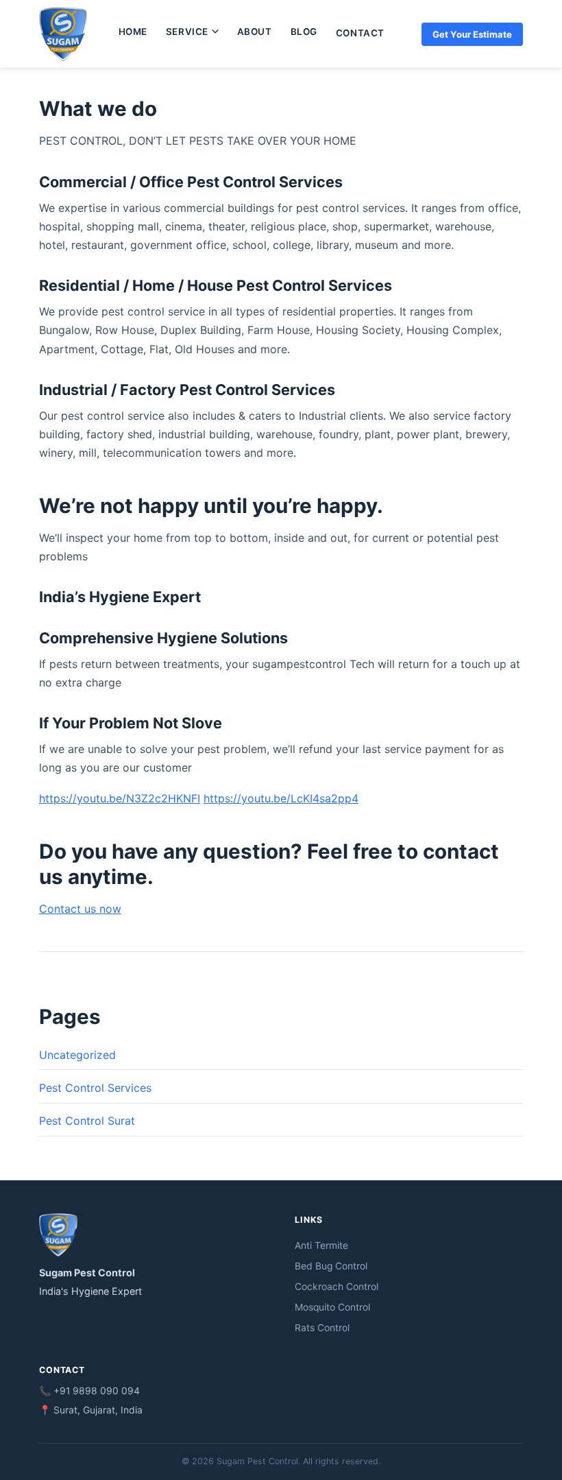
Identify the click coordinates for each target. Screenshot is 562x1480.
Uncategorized (77, 1055)
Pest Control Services (95, 1088)
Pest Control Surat (87, 1120)
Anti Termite (321, 1245)
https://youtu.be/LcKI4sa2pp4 (281, 798)
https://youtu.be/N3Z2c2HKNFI (119, 798)
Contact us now (80, 909)
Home (133, 31)
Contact (360, 32)
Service (187, 31)
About (254, 31)
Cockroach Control (336, 1286)
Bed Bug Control (331, 1266)
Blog (304, 31)
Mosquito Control (332, 1307)
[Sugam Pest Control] (63, 34)
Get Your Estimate (472, 34)
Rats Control (322, 1327)
